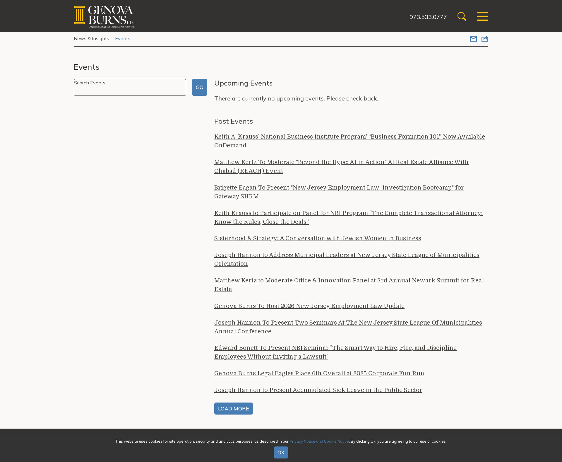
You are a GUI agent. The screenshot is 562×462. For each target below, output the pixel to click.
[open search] (462, 17)
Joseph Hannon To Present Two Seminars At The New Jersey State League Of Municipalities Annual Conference (348, 327)
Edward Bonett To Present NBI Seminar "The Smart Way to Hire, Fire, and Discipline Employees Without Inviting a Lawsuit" (335, 352)
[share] (485, 39)
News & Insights (91, 38)
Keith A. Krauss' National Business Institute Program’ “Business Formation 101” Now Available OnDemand (349, 141)
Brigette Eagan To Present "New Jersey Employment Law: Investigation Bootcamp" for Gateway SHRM (339, 192)
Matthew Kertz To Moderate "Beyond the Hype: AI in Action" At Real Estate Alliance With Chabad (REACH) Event (341, 166)
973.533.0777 (428, 17)
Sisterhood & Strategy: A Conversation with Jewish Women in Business (317, 238)
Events (122, 38)
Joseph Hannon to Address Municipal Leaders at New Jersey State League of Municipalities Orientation (346, 259)
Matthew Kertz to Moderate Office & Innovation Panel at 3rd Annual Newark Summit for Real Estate (349, 285)
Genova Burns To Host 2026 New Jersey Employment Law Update (309, 306)
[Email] (473, 39)
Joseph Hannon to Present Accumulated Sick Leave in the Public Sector (318, 390)
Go (199, 87)
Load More (233, 408)
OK (281, 452)
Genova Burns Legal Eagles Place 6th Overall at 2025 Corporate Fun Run (319, 373)
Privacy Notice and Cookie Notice (319, 441)
